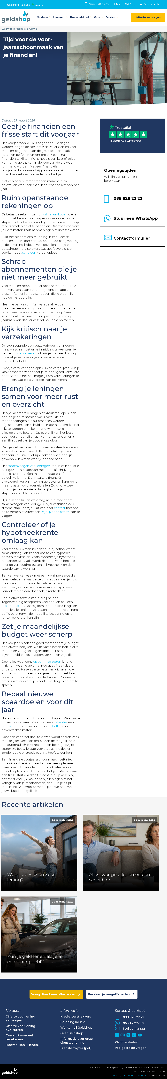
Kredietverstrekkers (75, 1016)
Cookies (139, 1075)
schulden (29, 252)
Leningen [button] (59, 17)
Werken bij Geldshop (76, 1027)
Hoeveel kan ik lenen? (22, 1045)
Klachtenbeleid (126, 1042)
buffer (56, 726)
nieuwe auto (11, 726)
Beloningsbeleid (72, 1022)
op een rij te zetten (47, 661)
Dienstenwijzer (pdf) (75, 1048)
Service (110, 17)
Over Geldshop (71, 1033)
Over (97, 17)
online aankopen (55, 214)
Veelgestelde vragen (131, 1048)
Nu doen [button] (42, 17)
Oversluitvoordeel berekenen (19, 1037)
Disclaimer (128, 1075)
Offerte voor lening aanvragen (20, 1018)
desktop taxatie (13, 606)
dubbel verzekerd (25, 353)
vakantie (60, 722)
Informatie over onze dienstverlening (76, 1040)
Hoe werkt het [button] (79, 17)
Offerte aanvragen (148, 17)
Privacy (117, 1075)
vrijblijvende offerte (55, 512)
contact (59, 508)
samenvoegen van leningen (29, 466)
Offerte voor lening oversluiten (20, 1028)
